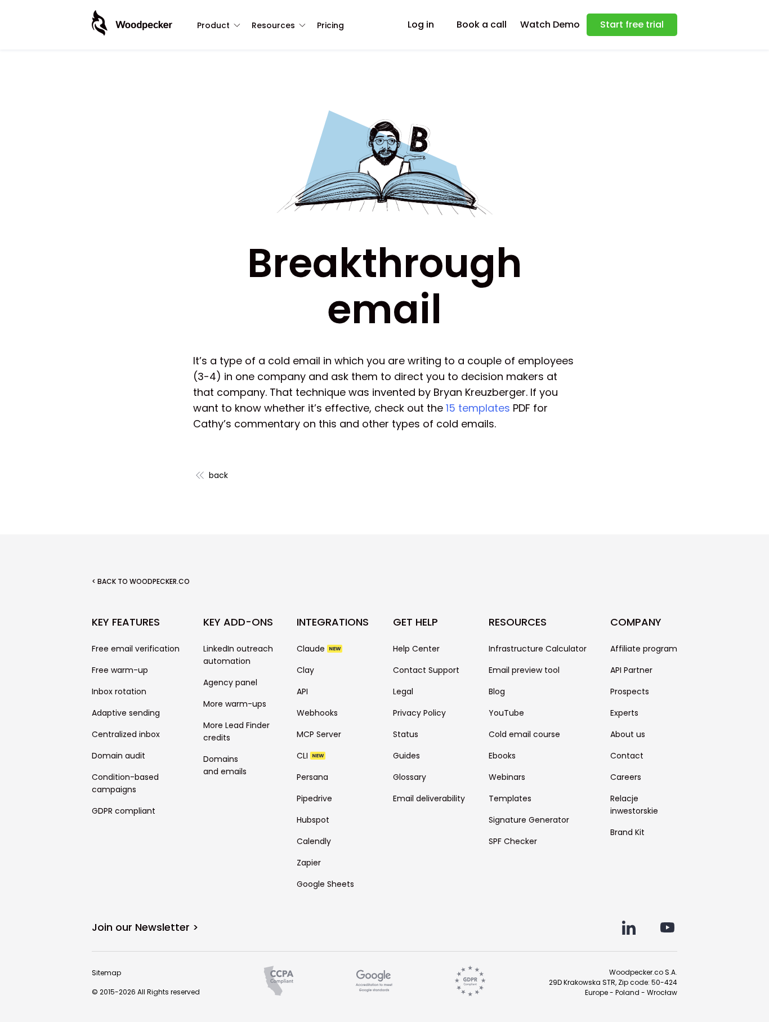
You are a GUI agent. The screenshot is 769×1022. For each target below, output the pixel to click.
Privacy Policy (419, 712)
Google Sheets (325, 884)
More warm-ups (234, 703)
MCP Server (319, 734)
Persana (312, 777)
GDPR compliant (123, 810)
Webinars (507, 777)
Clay (305, 670)
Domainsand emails (225, 765)
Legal (403, 691)
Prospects (629, 691)
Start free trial (632, 24)
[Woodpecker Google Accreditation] (374, 981)
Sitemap (106, 973)
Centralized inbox (126, 734)
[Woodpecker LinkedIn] (629, 928)
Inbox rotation (119, 691)
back (218, 475)
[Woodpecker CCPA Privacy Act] (278, 981)
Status (405, 734)
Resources (273, 25)
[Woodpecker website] (132, 23)
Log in (421, 24)
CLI (310, 755)
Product (213, 25)
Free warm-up (120, 670)
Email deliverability (429, 798)
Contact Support (426, 670)
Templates (510, 798)
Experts (624, 712)
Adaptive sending (126, 712)
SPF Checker (513, 841)
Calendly (314, 841)
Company (635, 622)
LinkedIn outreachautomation (238, 655)
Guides (406, 755)
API (302, 691)
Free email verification (136, 648)
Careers (625, 777)
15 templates (478, 408)
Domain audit (118, 755)
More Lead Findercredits (236, 731)
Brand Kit (627, 832)
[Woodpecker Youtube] (667, 928)
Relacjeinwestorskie (634, 804)
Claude (319, 648)
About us (627, 734)
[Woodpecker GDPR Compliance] (470, 981)
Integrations (333, 622)
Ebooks (502, 755)
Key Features (126, 622)
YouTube (506, 712)
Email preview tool (524, 670)
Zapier (309, 862)
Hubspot (313, 819)
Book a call (482, 24)
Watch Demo (550, 24)
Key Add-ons (238, 622)
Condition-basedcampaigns (125, 783)
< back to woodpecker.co (141, 581)
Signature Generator (529, 819)
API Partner (631, 670)
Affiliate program (643, 648)
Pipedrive (314, 798)
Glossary (409, 777)
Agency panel (230, 682)
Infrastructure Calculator (538, 648)
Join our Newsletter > (145, 927)
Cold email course (524, 734)
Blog (497, 691)
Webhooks (317, 712)
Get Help (415, 622)
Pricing (330, 25)
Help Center (416, 648)
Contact (626, 755)
